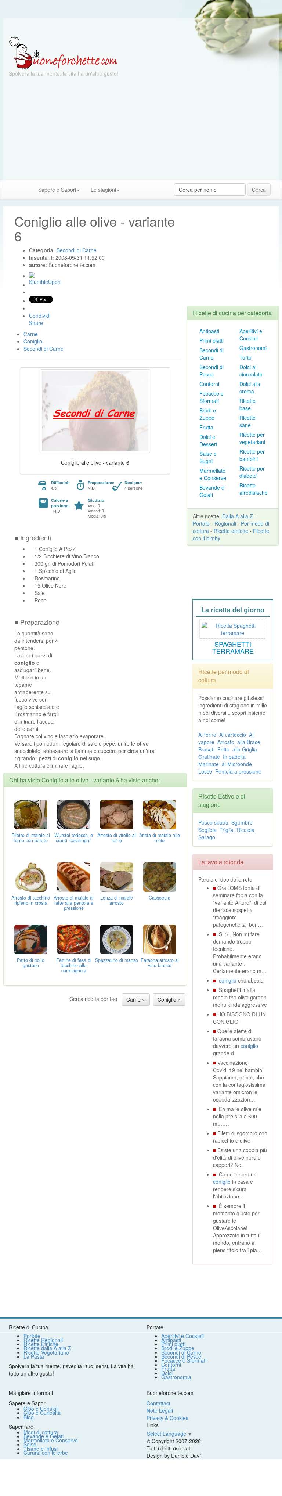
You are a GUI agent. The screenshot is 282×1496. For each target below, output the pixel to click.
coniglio (227, 980)
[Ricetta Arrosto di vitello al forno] (116, 814)
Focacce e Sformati (211, 397)
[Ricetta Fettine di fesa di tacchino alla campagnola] (73, 938)
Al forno (207, 734)
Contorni (209, 383)
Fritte (223, 749)
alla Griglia (244, 749)
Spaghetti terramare (233, 647)
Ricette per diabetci (252, 472)
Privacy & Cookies (167, 1417)
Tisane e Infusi (41, 1448)
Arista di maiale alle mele (159, 838)
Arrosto (225, 742)
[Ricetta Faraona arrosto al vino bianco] (159, 938)
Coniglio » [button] (169, 999)
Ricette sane (247, 421)
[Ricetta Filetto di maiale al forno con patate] (30, 814)
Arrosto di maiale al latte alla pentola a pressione (74, 902)
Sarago (206, 837)
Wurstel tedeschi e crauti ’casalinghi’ (73, 838)
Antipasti (209, 331)
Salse (30, 1444)
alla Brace (248, 742)
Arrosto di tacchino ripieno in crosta (30, 900)
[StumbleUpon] (32, 275)
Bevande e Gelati (211, 491)
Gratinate (209, 756)
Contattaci (158, 1403)
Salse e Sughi (208, 457)
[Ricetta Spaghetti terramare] (232, 628)
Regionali (225, 523)
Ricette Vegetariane (46, 1352)
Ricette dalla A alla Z (47, 1348)
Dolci (167, 1373)
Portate (201, 523)
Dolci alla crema (249, 387)
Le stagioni (103, 189)
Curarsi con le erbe (46, 1452)
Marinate (208, 764)
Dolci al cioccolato (251, 370)
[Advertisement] (141, 128)
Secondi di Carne (211, 353)
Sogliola (207, 829)
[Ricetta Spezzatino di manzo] (116, 938)
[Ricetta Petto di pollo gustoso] (30, 938)
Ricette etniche (231, 530)
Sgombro (242, 822)
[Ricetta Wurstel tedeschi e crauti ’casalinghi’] (73, 814)
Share (36, 323)
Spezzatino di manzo (116, 960)
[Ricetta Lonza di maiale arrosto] (116, 876)
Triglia (227, 829)
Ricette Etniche (41, 1344)
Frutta (206, 427)
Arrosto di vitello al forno (116, 838)
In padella (234, 756)
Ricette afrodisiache (253, 489)
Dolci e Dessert (208, 440)
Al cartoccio (232, 734)
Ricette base (247, 404)
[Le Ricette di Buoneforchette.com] (63, 52)
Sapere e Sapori (57, 189)
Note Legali (160, 1410)
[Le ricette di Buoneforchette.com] (141, 27)
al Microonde (237, 764)
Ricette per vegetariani (252, 438)
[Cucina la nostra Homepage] (8, 189)
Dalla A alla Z (237, 516)
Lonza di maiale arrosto (116, 900)
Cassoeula (159, 897)
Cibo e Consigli (41, 1408)
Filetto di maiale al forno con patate (30, 838)
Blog (29, 1417)
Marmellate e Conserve (212, 474)
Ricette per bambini (252, 455)
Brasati (206, 749)
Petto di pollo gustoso (30, 963)
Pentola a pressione (238, 771)
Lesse (205, 771)
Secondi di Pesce (211, 370)
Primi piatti (211, 340)
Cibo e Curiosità (42, 1412)
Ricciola (245, 829)
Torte (245, 357)
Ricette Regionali (43, 1340)
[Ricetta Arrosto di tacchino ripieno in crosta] (30, 876)
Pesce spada (213, 822)
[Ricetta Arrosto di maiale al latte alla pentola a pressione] (73, 876)
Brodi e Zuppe (207, 414)
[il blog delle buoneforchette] (130, 185)
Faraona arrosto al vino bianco (160, 963)
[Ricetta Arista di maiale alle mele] (159, 814)
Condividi (39, 315)
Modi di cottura (41, 1432)
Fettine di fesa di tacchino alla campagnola (73, 965)
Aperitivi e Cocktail (250, 334)
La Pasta (34, 1356)
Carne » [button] (135, 999)
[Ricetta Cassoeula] (159, 876)
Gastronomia (254, 348)
